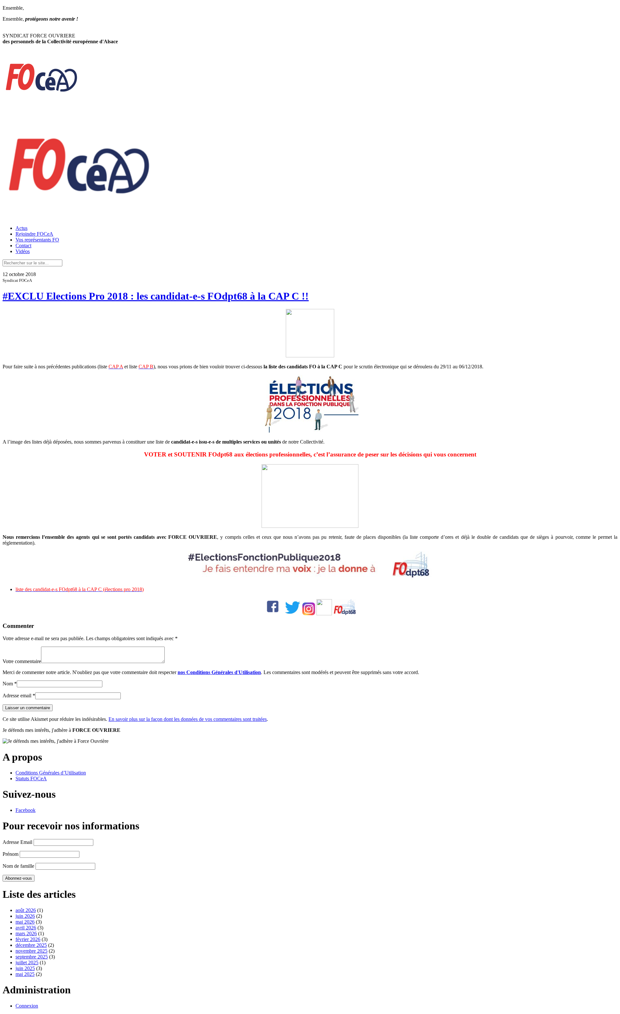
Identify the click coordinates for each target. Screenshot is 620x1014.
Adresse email (17, 695)
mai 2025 (25, 974)
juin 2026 (25, 916)
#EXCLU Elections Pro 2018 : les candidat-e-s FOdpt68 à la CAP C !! (156, 296)
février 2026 (28, 939)
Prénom (10, 854)
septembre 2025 (32, 956)
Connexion (27, 1006)
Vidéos (23, 251)
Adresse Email (17, 842)
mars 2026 (26, 933)
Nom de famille (18, 866)
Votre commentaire (22, 661)
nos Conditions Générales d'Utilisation (219, 672)
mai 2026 (25, 922)
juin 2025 (25, 968)
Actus (21, 228)
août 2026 (26, 910)
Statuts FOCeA (31, 778)
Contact (23, 245)
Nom (8, 683)
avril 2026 (26, 927)
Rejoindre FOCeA (34, 234)
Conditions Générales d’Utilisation (51, 772)
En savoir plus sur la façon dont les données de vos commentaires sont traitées (187, 719)
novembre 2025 (31, 951)
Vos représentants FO (37, 239)
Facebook (26, 810)
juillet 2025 (27, 962)
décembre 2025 (31, 945)
